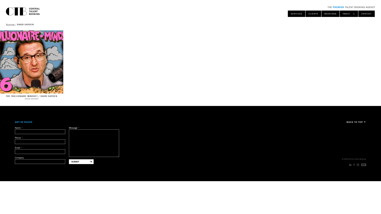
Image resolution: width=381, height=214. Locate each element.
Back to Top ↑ (356, 122)
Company (19, 157)
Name (18, 127)
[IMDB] (363, 165)
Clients (313, 13)
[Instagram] (358, 165)
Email (17, 147)
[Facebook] (354, 165)
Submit (75, 161)
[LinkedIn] (350, 165)
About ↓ (349, 13)
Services (296, 13)
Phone (18, 137)
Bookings (330, 13)
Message (73, 127)
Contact (366, 13)
